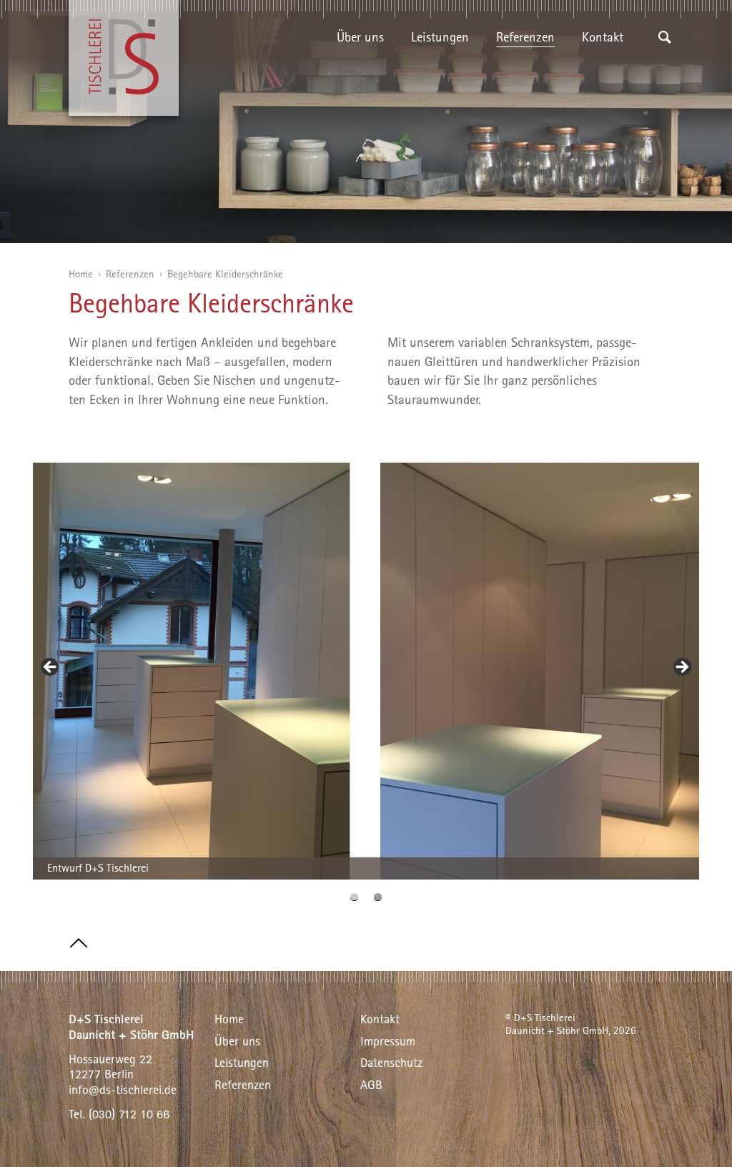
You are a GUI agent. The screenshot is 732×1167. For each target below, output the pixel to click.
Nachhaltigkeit (376, 67)
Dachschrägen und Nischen (569, 154)
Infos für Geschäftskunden (481, 89)
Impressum (387, 1040)
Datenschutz (391, 1062)
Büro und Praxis (538, 176)
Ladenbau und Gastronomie (569, 198)
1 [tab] (354, 897)
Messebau (522, 219)
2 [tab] (378, 897)
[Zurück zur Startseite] (124, 58)
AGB (371, 1084)
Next (681, 668)
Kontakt (602, 36)
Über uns (360, 36)
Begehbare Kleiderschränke (567, 132)
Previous (50, 668)
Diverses (517, 241)
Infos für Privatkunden (470, 67)
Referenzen (525, 36)
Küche (512, 89)
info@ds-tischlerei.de (123, 1089)
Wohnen (518, 67)
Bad (506, 111)
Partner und (368, 89)
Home (81, 273)
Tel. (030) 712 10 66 (119, 1113)
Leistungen (440, 36)
